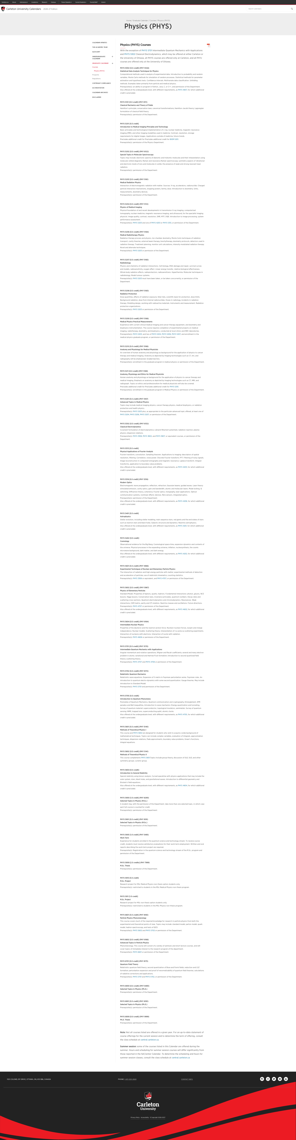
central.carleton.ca (150, 1039)
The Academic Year (100, 47)
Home (128, 21)
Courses (153, 21)
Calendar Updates (99, 42)
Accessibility (145, 1117)
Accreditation (98, 88)
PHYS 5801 (145, 758)
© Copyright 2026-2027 (157, 1117)
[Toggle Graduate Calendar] (112, 63)
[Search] (292, 8)
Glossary (96, 52)
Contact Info (187, 1079)
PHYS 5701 (147, 50)
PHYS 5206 (166, 334)
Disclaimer (96, 97)
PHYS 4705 (182, 714)
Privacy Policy (135, 1117)
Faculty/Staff (93, 2)
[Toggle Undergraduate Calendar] (112, 57)
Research (44, 2)
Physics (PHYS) (99, 71)
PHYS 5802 (137, 733)
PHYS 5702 (150, 930)
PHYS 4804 (182, 785)
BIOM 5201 (174, 139)
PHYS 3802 (147, 436)
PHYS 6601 (137, 952)
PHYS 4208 (182, 501)
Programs (95, 75)
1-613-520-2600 (130, 1079)
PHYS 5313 (167, 223)
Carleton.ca (5, 2)
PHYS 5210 (174, 387)
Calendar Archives (100, 92)
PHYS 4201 (182, 526)
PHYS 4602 (182, 609)
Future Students (66, 2)
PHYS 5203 (137, 223)
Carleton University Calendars (31, 8)
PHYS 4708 (150, 662)
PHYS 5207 (176, 334)
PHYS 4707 (161, 578)
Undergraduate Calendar (98, 57)
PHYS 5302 (129, 54)
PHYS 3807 (160, 436)
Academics (34, 2)
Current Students (80, 2)
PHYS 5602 (137, 930)
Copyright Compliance (101, 83)
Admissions (23, 2)
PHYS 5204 (156, 334)
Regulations (96, 78)
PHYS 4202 (182, 554)
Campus (53, 2)
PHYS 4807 (182, 90)
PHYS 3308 (137, 436)
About (14, 2)
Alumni (103, 2)
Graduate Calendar (140, 21)
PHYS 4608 (137, 637)
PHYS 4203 (155, 223)
